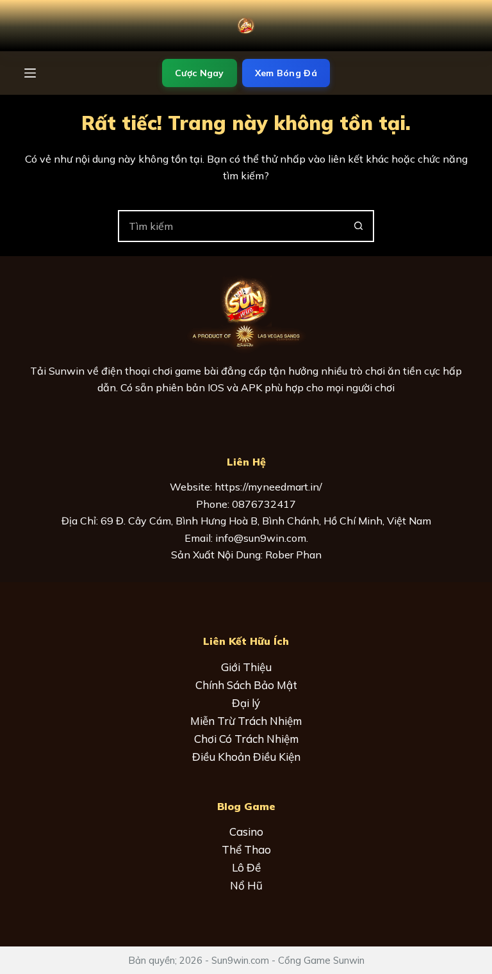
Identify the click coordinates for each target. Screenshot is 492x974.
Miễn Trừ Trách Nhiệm (246, 720)
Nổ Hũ (246, 885)
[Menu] (30, 73)
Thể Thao (246, 849)
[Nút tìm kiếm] (358, 226)
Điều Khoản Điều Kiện (246, 756)
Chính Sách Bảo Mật (246, 685)
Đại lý (246, 703)
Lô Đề (246, 867)
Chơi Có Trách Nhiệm (246, 738)
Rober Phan (293, 554)
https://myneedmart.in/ (268, 486)
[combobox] (231, 226)
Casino (246, 831)
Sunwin (67, 370)
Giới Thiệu (246, 667)
